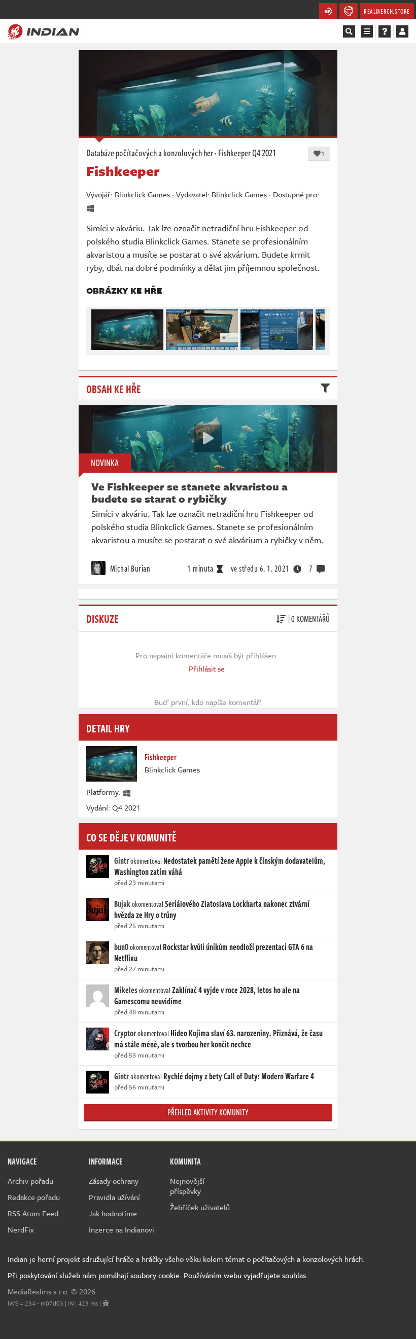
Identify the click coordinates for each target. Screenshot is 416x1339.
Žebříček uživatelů (200, 1207)
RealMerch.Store (387, 11)
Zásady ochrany (113, 1180)
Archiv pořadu (30, 1180)
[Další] (317, 327)
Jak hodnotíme (113, 1213)
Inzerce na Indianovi (121, 1229)
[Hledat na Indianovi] (349, 31)
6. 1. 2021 (260, 568)
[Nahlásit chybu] (105, 1303)
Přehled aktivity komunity (208, 1112)
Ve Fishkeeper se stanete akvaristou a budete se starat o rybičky (189, 492)
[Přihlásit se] (402, 31)
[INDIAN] (43, 31)
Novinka (105, 462)
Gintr (121, 861)
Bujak (122, 904)
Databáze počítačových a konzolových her (149, 152)
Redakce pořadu (34, 1197)
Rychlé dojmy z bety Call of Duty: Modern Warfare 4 (238, 1076)
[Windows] (127, 792)
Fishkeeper (234, 152)
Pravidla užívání (114, 1197)
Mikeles (125, 990)
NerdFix (21, 1229)
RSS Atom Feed (33, 1213)
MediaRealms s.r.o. (38, 1291)
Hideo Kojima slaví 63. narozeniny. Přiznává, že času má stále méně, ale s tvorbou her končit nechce (218, 1038)
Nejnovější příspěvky (187, 1185)
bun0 (121, 947)
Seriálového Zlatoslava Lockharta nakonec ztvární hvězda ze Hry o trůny (211, 909)
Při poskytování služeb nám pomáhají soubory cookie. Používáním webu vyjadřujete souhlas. (158, 1275)
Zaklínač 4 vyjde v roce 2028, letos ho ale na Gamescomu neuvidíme (207, 995)
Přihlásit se (207, 668)
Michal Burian (129, 568)
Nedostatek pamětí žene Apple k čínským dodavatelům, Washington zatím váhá (219, 866)
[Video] (208, 438)
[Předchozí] (98, 327)
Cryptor (125, 1033)
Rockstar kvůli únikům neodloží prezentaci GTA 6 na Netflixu (213, 952)
